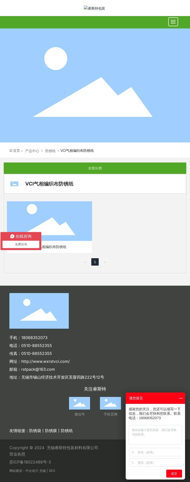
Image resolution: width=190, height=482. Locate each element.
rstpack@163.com (38, 369)
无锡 (42, 471)
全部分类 (95, 168)
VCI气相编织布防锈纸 (49, 247)
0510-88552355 (36, 345)
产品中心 (32, 151)
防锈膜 (51, 430)
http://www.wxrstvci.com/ (45, 361)
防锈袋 (35, 430)
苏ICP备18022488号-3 (30, 461)
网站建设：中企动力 (23, 471)
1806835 (29, 337)
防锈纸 (50, 151)
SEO (52, 471)
